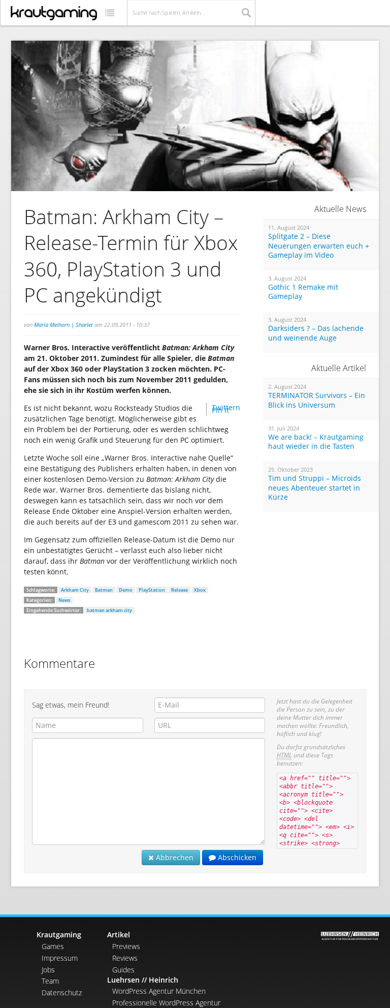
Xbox (200, 590)
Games (53, 946)
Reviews (125, 958)
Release (179, 590)
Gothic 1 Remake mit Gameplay (303, 292)
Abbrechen (173, 857)
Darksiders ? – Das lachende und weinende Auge (316, 333)
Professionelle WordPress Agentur (166, 1002)
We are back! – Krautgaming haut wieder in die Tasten (316, 442)
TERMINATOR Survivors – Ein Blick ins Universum (316, 400)
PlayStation (152, 590)
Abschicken (236, 857)
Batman (104, 590)
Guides (123, 969)
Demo (126, 590)
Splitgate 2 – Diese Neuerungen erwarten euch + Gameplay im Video (318, 246)
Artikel (118, 934)
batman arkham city (109, 610)
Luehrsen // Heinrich (142, 980)
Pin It (220, 410)
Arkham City (75, 590)
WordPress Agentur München (159, 991)
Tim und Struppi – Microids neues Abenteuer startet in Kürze (314, 488)
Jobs (48, 969)
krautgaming (54, 13)
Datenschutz (62, 992)
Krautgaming (59, 934)
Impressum (60, 958)
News (64, 600)
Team (50, 981)
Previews (126, 946)
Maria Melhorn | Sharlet (63, 324)
